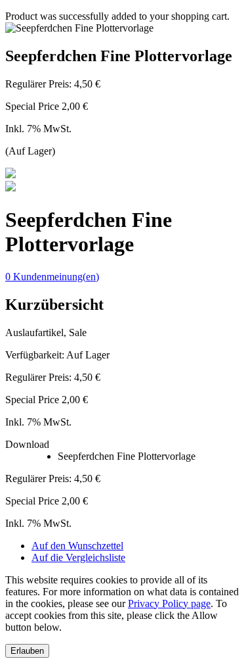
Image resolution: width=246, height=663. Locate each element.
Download (27, 444)
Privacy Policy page (169, 603)
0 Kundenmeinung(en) (52, 276)
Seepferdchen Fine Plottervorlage (126, 456)
